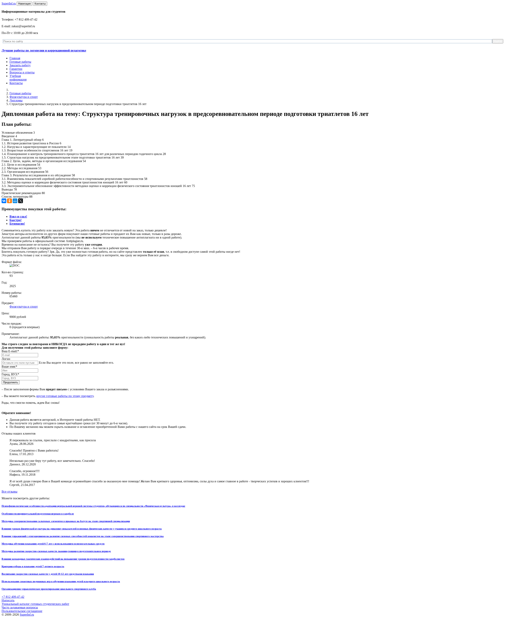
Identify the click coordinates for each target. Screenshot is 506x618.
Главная (14, 58)
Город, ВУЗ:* (10, 374)
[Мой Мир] (15, 200)
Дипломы (16, 100)
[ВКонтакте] (4, 200)
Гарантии (15, 68)
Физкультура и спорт (23, 97)
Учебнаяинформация (17, 77)
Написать (8, 600)
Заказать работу (20, 65)
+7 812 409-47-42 (13, 596)
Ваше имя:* (9, 366)
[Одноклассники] (9, 200)
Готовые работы (20, 61)
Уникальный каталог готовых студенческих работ (35, 604)
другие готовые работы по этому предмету (64, 396)
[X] (20, 200)
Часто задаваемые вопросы (20, 607)
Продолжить (10, 382)
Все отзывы (9, 491)
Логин (6, 359)
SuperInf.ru (27, 614)
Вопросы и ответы (22, 72)
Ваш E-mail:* (10, 351)
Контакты (16, 83)
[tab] (18, 216)
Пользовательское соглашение (22, 611)
